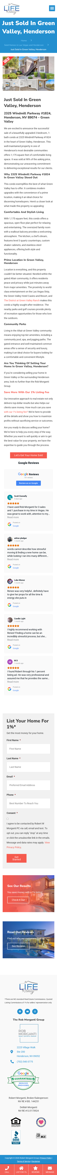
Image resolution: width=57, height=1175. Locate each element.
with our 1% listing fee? (16, 411)
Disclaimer (36, 1161)
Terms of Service (23, 1161)
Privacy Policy (45, 1158)
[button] (52, 8)
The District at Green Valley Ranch (22, 300)
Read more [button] (13, 517)
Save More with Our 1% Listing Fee (26, 392)
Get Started (16, 858)
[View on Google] (10, 497)
